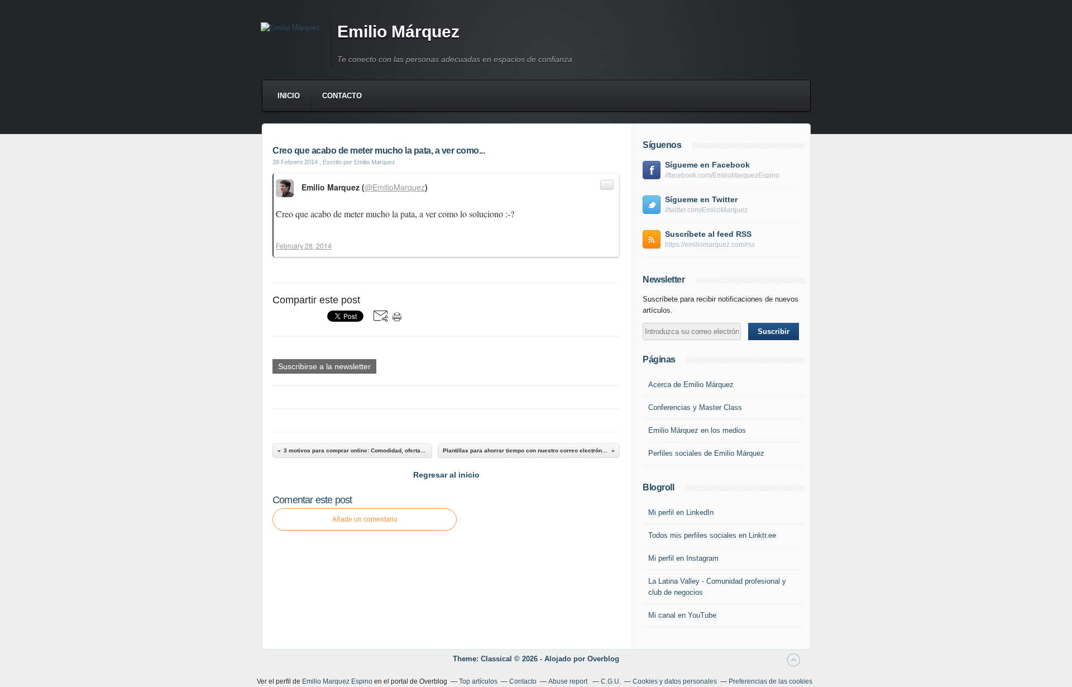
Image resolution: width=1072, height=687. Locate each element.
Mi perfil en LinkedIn (681, 512)
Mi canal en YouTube (682, 615)
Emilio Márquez (398, 31)
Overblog (603, 659)
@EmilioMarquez (395, 187)
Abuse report (568, 681)
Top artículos (478, 681)
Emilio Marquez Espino (337, 681)
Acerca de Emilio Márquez (691, 384)
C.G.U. (611, 681)
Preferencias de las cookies (770, 681)
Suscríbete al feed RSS (708, 234)
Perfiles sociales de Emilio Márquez (706, 453)
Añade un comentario (365, 519)
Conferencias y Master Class (695, 407)
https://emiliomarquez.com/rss (710, 245)
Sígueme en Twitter (701, 199)
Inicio (288, 96)
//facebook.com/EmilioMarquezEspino (722, 175)
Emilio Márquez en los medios (697, 430)
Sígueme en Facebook (707, 164)
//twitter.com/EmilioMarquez (706, 210)
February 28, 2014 (304, 245)
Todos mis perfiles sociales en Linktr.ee (712, 535)
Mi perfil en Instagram (683, 558)
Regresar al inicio (446, 474)
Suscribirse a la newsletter (324, 366)
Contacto (342, 96)
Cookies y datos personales (675, 681)
